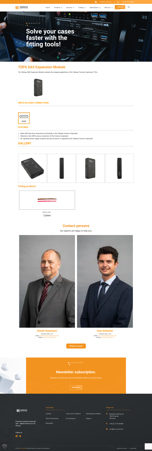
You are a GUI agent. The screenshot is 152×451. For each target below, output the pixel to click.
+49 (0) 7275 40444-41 (49, 337)
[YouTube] (20, 436)
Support (88, 418)
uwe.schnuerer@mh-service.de (107, 335)
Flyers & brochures (52, 418)
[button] (4, 446)
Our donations (71, 418)
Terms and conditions (73, 414)
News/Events (94, 7)
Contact (48, 414)
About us (107, 7)
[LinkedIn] (17, 436)
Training (81, 7)
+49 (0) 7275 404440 (128, 1)
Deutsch (117, 9)
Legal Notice (133, 448)
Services (69, 7)
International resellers (93, 414)
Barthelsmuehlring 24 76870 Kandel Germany (116, 416)
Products (57, 7)
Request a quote (76, 346)
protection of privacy (122, 448)
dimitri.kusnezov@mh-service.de (49, 335)
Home (48, 7)
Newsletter (76, 387)
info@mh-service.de (105, 1)
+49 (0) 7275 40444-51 (107, 337)
